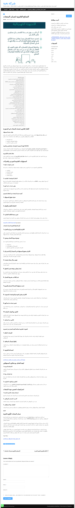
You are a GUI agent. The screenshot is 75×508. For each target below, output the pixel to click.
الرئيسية (5, 9)
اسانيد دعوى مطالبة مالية (56, 27)
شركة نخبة (9, 3)
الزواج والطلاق (23, 9)
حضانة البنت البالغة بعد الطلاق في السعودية (59, 23)
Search (52, 14)
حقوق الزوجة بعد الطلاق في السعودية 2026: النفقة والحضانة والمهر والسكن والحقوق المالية (61, 29)
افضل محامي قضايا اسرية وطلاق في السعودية (36, 9)
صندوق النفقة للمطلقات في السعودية (58, 25)
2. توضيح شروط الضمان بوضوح (17, 96)
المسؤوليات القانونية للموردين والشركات (16, 84)
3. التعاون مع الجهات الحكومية (18, 117)
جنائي (52, 56)
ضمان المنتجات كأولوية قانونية (18, 125)
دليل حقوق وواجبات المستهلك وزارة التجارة (11, 438)
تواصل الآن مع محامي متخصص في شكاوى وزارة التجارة (14, 359)
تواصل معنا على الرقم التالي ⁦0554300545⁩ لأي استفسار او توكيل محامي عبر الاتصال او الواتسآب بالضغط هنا (60, 38)
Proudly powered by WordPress (53, 506)
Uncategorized (54, 46)
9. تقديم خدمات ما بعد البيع (18, 104)
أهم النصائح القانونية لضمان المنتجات (17, 94)
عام (52, 57)
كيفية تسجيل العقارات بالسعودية (9, 222)
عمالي (52, 59)
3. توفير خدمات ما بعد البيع (18, 88)
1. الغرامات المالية (19, 109)
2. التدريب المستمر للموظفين (18, 121)
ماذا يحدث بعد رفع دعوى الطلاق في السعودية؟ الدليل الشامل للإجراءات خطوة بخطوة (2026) (60, 33)
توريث (17, 9)
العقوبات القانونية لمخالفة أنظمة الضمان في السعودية (14, 108)
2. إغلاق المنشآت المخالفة (18, 110)
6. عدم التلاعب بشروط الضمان (17, 101)
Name (5, 479)
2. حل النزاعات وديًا (19, 115)
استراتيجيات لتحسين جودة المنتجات (17, 118)
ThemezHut (69, 506)
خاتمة (21, 123)
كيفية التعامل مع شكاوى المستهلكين (17, 113)
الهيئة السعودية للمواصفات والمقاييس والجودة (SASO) (14, 81)
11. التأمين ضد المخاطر (19, 107)
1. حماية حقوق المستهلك (18, 90)
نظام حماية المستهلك (19, 80)
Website (5, 489)
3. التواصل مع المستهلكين (18, 122)
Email (5, 484)
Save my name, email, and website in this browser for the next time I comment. (25, 495)
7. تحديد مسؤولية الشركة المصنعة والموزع (16, 102)
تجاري (52, 50)
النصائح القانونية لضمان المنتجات (10, 443)
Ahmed (4, 19)
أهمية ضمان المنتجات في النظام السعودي (16, 89)
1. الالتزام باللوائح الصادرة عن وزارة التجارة (16, 95)
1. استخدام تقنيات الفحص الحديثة (17, 119)
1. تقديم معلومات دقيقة (19, 85)
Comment (6, 464)
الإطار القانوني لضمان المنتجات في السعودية (15, 79)
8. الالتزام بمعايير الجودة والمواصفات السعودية (15, 103)
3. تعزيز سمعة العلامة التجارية (17, 93)
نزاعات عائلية (11, 9)
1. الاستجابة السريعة (19, 114)
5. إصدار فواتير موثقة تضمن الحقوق (17, 100)
